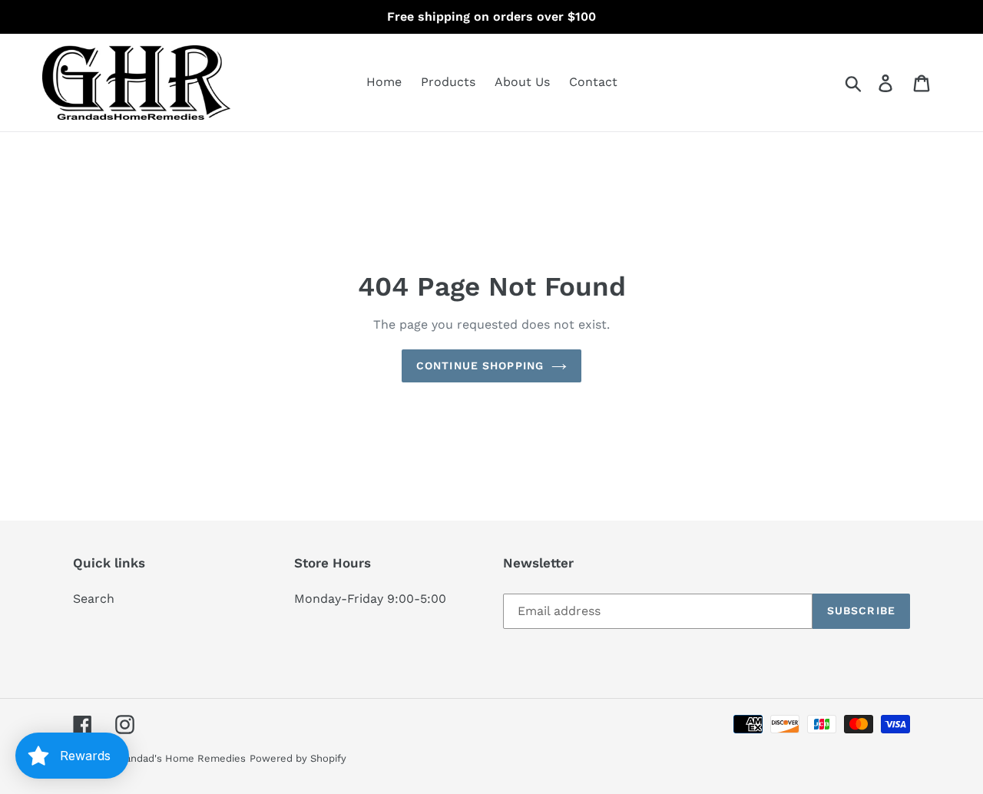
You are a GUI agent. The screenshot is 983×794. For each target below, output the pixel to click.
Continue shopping (480, 365)
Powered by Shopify (298, 758)
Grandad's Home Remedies (180, 758)
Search (93, 598)
